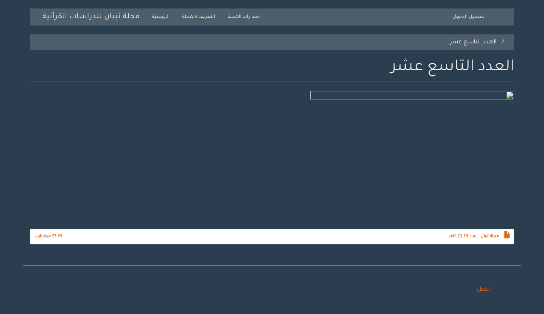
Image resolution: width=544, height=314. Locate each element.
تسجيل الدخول (468, 17)
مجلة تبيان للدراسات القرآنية (90, 17)
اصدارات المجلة (244, 17)
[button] (272, 159)
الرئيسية (161, 17)
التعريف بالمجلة (198, 17)
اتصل (484, 289)
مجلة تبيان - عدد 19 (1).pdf (474, 236)
